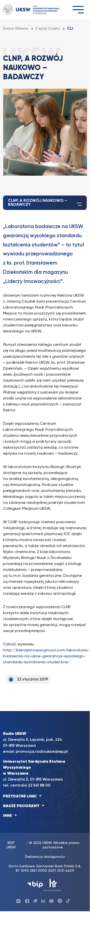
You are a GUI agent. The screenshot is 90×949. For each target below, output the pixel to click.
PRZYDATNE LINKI (20, 796)
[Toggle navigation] (78, 9)
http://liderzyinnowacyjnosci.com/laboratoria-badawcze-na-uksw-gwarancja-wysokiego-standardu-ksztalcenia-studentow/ (46, 656)
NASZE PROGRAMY (21, 806)
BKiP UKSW (11, 845)
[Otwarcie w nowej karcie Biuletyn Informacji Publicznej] (35, 884)
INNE (7, 816)
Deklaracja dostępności (45, 857)
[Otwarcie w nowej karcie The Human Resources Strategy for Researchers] (53, 884)
